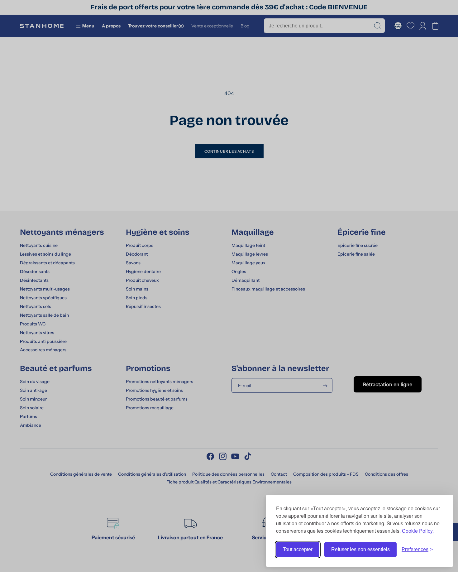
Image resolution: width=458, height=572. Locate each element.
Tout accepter (297, 549)
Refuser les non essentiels (360, 549)
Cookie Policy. (418, 530)
